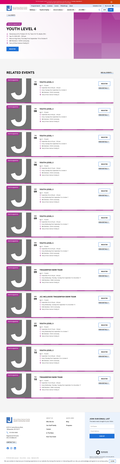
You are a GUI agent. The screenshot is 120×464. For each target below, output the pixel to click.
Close (112, 461)
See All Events (106, 72)
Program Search (35, 6)
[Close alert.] (111, 2)
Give (110, 9)
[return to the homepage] (18, 420)
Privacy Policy (23, 458)
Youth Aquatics (14, 24)
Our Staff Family (51, 425)
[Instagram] (11, 448)
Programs (69, 425)
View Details (103, 88)
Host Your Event (51, 436)
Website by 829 (35, 458)
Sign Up (102, 436)
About (71, 6)
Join (104, 9)
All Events (11, 15)
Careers (56, 6)
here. (70, 2)
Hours (43, 6)
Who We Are (50, 421)
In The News (50, 433)
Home (28, 458)
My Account (108, 6)
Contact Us (10, 442)
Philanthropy (63, 6)
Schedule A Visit (97, 6)
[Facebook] (7, 448)
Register (104, 83)
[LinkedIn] (15, 448)
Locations (49, 6)
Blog (67, 421)
